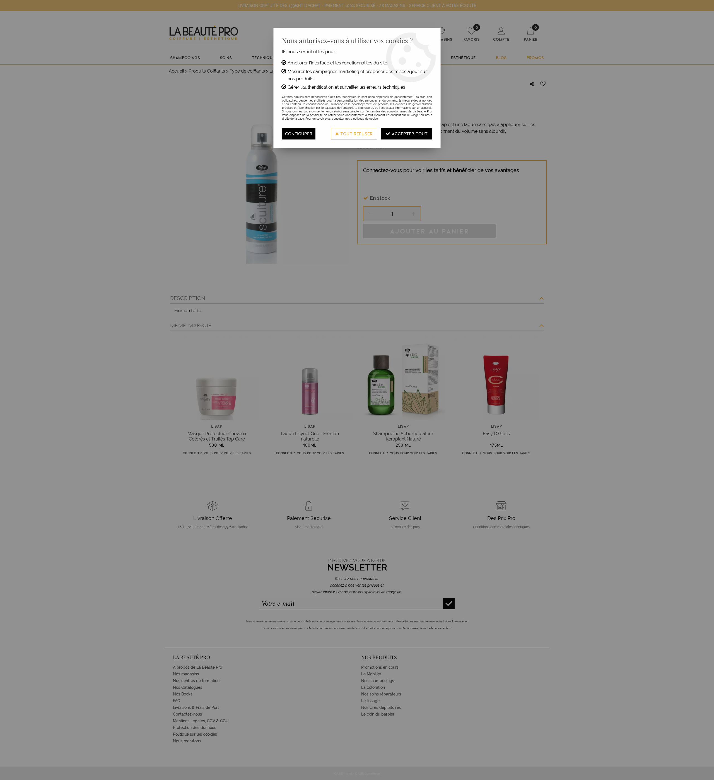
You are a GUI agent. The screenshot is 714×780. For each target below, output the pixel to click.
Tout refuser (356, 133)
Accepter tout (409, 133)
